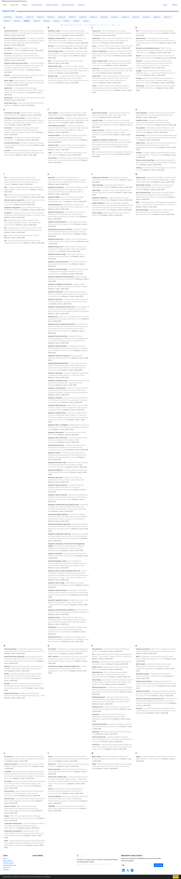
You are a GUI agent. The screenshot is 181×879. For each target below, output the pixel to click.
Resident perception (143, 691)
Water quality (96, 756)
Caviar (94, 46)
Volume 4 (56, 21)
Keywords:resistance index (57, 462)
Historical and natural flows (145, 160)
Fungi (50, 153)
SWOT (6, 841)
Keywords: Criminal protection (58, 262)
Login (165, 5)
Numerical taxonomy (11, 693)
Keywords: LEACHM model (57, 388)
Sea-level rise (9, 756)
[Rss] (132, 871)
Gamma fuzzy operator (99, 113)
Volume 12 (146, 17)
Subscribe (158, 865)
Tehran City (52, 764)
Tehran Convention (54, 769)
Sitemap (6, 870)
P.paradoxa (96, 732)
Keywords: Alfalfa (54, 197)
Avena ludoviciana (10, 103)
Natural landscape (10, 649)
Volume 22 (40, 17)
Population (96, 714)
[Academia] (127, 871)
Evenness (7, 150)
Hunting (138, 168)
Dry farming (140, 86)
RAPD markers (140, 664)
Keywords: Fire (53, 317)
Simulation (8, 771)
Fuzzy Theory (52, 158)
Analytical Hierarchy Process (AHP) (16, 63)
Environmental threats (12, 143)
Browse (24, 5)
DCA (137, 31)
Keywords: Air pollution (56, 187)
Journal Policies (36, 5)
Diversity (139, 61)
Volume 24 (19, 17)
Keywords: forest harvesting (57, 336)
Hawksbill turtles (142, 120)
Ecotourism (8, 128)
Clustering (95, 68)
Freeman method (54, 135)
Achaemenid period (11, 31)
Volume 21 (51, 17)
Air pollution (8, 48)
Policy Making (96, 680)
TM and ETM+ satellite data (57, 777)
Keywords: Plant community (57, 438)
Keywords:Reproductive (56, 445)
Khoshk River (52, 627)
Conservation (96, 76)
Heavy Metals (140, 128)
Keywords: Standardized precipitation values (63, 505)
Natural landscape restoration (14, 656)
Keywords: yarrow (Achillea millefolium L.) (62, 610)
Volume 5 (47, 21)
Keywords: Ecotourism (55, 292)
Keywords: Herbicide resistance (59, 356)
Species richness (10, 806)
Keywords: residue (54, 453)
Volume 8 (17, 21)
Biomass (51, 46)
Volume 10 (167, 17)
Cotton (94, 86)
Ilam (5, 187)
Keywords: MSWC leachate (57, 405)
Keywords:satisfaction (55, 470)
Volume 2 (76, 21)
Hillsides (139, 153)
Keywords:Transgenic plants (57, 561)
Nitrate (6, 674)
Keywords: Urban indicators (57, 590)
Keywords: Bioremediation (57, 222)
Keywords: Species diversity (57, 495)
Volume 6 (37, 21)
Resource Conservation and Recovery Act (150, 699)
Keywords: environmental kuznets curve (61, 307)
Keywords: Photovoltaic (56, 432)
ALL (62, 25)
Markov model (141, 177)
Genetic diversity (98, 130)
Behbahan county (54, 31)
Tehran (50, 756)
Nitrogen (7, 684)
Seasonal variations (11, 764)
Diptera (138, 56)
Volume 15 (114, 17)
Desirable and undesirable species (148, 48)
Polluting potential (98, 697)
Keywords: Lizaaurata (55, 398)
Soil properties (9, 791)
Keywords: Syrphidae (55, 553)
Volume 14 (125, 17)
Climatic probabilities (99, 51)
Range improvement (143, 649)
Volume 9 (7, 21)
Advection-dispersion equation (14, 38)
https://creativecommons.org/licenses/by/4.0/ (93, 864)
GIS (93, 152)
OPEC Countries (53, 656)
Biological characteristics (56, 38)
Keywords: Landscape (55, 373)
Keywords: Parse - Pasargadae (58, 425)
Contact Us (81, 5)
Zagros (138, 756)
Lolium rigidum (97, 213)
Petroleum (95, 662)
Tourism (50, 789)
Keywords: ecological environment (60, 284)
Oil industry (52, 649)
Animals (7, 75)
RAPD (138, 656)
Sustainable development (13, 823)
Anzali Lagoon (9, 80)
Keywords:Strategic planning (57, 514)
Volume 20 (61, 17)
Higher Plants (140, 143)
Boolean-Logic (53, 76)
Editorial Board (8, 863)
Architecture (8, 98)
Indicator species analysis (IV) (14, 200)
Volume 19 (72, 17)
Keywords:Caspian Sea (55, 239)
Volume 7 (27, 21)
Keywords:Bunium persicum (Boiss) (60, 229)
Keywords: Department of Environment (61, 277)
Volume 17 (93, 17)
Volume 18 (82, 17)
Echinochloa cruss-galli (12, 113)
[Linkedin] (123, 871)
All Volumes (8, 17)
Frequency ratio (53, 145)
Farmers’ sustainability (56, 118)
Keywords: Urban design (56, 583)
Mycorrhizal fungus (142, 210)
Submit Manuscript (67, 5)
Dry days (139, 78)
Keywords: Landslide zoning (57, 380)
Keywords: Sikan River (55, 477)
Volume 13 (135, 17)
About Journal (7, 861)
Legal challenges (97, 185)
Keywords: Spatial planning (57, 485)
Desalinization (141, 38)
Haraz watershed (141, 113)
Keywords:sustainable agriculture (59, 524)
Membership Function (143, 185)
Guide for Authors (52, 5)
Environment (8, 138)
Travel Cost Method (54, 796)
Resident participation (144, 681)
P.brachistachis (97, 649)
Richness (139, 708)
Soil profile (8, 781)
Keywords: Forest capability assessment (61, 324)
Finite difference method (56, 126)
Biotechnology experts (55, 51)
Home (5, 5)
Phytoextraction (97, 672)
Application (8, 88)
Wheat (94, 764)
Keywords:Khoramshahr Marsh (58, 363)
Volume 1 (86, 21)
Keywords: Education (55, 299)
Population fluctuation (99, 724)
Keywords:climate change (57, 254)
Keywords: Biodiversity (56, 212)
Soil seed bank (9, 799)
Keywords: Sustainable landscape (59, 534)
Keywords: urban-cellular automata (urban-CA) (64, 571)
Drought (138, 71)
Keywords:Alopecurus (55, 204)
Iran (5, 228)
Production (96, 744)
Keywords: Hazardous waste (57, 346)
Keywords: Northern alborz (57, 413)
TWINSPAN (51, 806)
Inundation (8, 213)
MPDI (137, 202)
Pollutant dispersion (99, 687)
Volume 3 (66, 21)
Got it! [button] (176, 876)
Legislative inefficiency (100, 198)
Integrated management (12, 207)
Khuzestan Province (54, 637)
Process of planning (98, 737)
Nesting (6, 666)
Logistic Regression (98, 203)
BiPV (49, 61)
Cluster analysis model (100, 61)
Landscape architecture (100, 177)
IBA (5, 177)
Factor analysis (53, 113)
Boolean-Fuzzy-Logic (55, 66)
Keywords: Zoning (54, 617)
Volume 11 (156, 17)
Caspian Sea (96, 31)
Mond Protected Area (143, 192)
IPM (5, 220)
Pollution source (97, 707)
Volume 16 (104, 17)
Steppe (6, 816)
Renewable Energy (142, 674)
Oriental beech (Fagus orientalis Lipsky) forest (63, 666)
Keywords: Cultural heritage (57, 269)
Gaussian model (97, 120)
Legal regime (96, 190)
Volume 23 (29, 17)
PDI (93, 654)
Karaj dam (51, 177)
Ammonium (8, 53)
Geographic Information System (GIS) (104, 140)
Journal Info (14, 5)
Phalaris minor (97, 667)
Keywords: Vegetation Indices (58, 600)
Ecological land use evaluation (14, 118)
